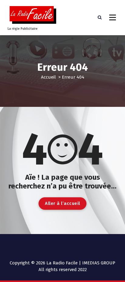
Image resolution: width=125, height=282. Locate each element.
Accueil (48, 77)
